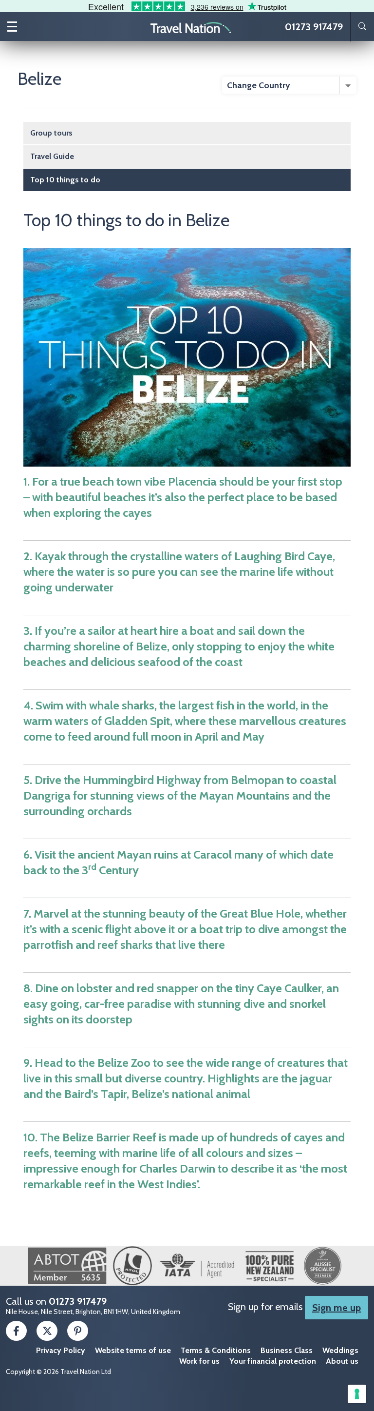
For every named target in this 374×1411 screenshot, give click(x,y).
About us (342, 1361)
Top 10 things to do (65, 179)
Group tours (51, 132)
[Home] (190, 27)
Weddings (340, 1350)
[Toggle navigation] (12, 26)
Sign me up (336, 1307)
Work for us (199, 1361)
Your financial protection (272, 1361)
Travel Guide (52, 156)
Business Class (287, 1350)
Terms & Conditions (216, 1350)
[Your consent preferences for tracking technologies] (357, 1394)
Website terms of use (133, 1350)
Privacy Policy (60, 1350)
